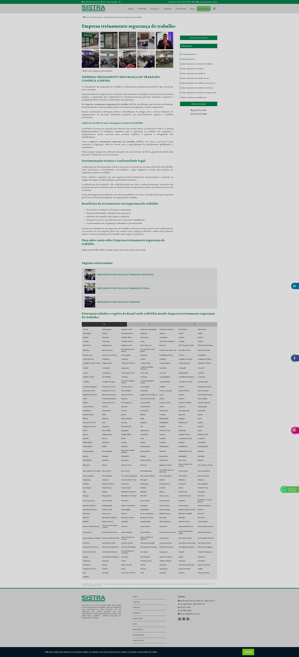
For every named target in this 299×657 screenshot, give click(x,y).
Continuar (248, 652)
